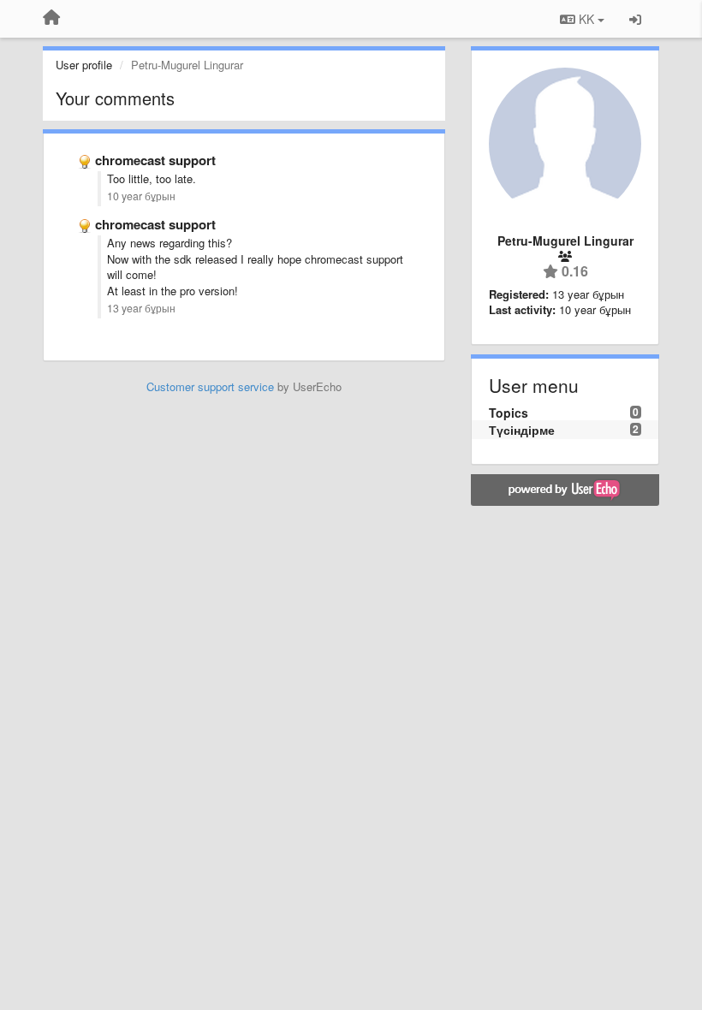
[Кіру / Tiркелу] (635, 18)
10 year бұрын (141, 196)
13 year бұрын (141, 308)
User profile (84, 64)
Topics (508, 412)
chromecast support (155, 160)
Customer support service (210, 386)
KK (586, 18)
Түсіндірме (522, 429)
